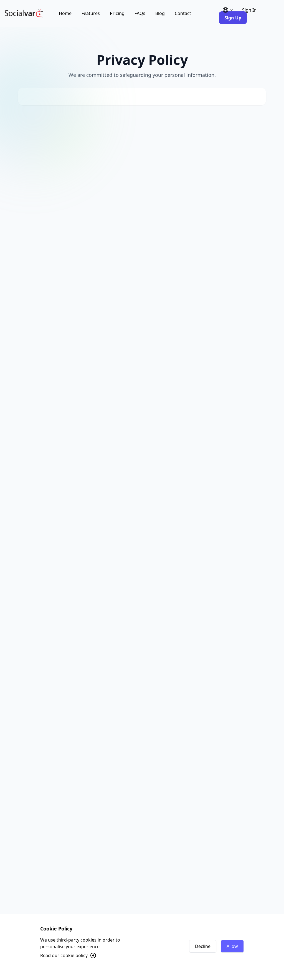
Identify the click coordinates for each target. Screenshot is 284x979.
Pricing (117, 13)
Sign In (249, 10)
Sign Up (232, 18)
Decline (203, 946)
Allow (232, 946)
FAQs (140, 13)
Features (91, 13)
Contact (183, 13)
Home (65, 13)
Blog (160, 13)
